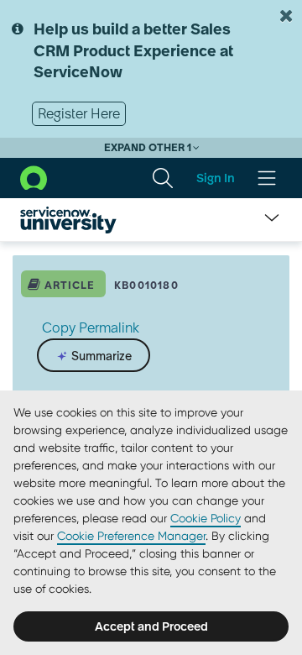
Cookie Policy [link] (205, 518)
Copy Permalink (90, 327)
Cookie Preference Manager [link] (131, 535)
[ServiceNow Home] (33, 177)
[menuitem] (163, 178)
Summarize (100, 356)
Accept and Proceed (151, 626)
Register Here (79, 113)
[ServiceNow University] (68, 220)
